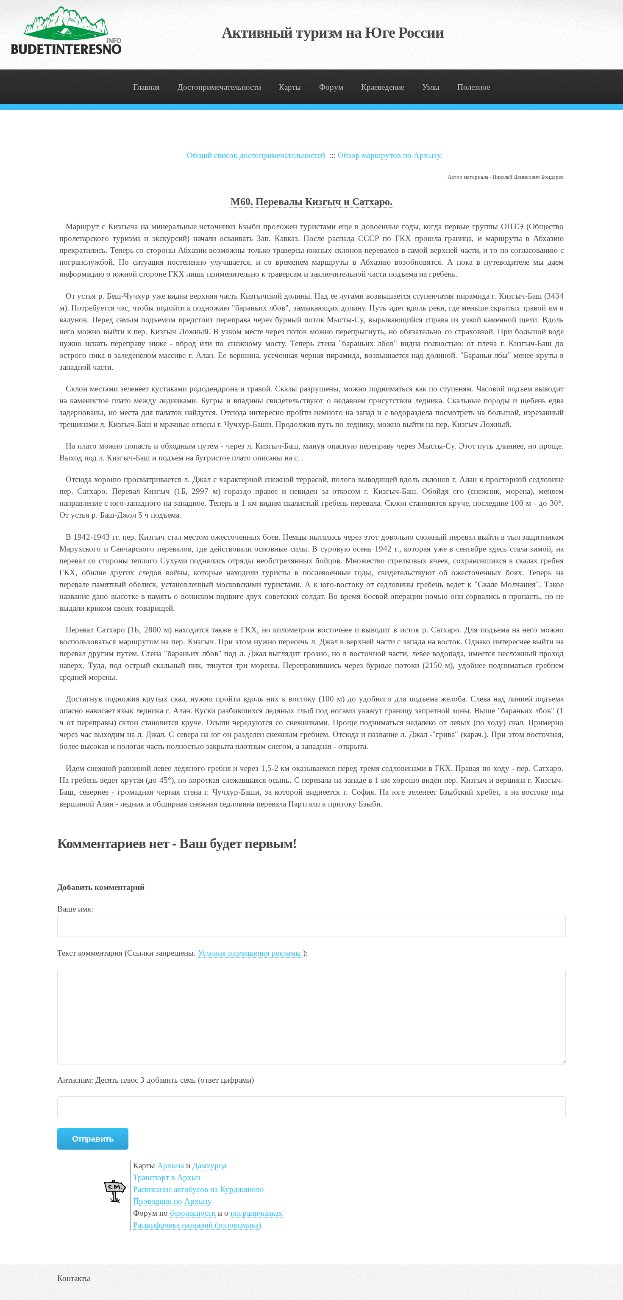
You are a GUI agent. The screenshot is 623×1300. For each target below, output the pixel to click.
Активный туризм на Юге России (333, 32)
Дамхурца (209, 1165)
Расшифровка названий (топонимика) (197, 1224)
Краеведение (382, 87)
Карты (290, 87)
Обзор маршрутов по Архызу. (390, 155)
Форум (331, 87)
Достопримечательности (219, 87)
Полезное (473, 87)
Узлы (430, 87)
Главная (146, 87)
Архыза (170, 1165)
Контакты (73, 1278)
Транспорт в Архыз (166, 1177)
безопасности (193, 1213)
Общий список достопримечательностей (256, 155)
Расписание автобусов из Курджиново (198, 1189)
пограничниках (257, 1213)
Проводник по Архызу (172, 1201)
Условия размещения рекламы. (250, 952)
